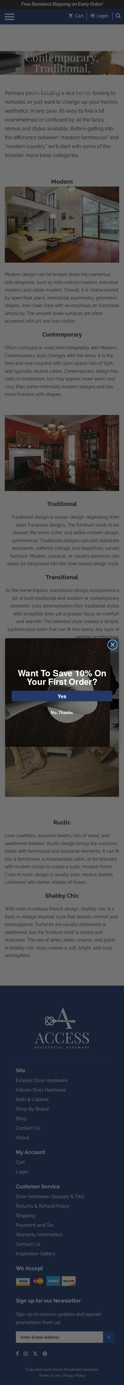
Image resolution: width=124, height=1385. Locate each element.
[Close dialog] (112, 644)
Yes (62, 695)
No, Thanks (62, 713)
